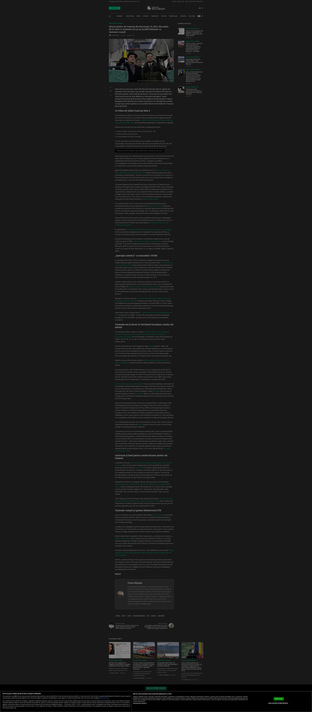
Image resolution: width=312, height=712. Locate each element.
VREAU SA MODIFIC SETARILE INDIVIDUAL (278, 703)
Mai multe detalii (104, 698)
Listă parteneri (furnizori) (139, 703)
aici (63, 704)
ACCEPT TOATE (278, 698)
